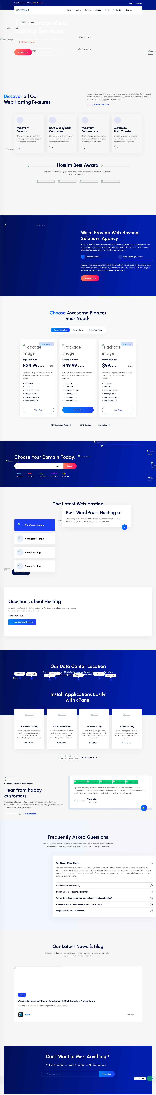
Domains (88, 10)
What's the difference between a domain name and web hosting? (84, 898)
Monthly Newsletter (97, 1065)
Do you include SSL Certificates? (70, 911)
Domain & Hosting (60, 330)
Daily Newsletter (56, 1065)
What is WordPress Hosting (68, 863)
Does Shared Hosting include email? (72, 892)
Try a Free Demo (45, 52)
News (22, 995)
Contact (129, 10)
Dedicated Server (95, 330)
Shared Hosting (33, 552)
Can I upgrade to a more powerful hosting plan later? (79, 904)
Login (131, 3)
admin (27, 1014)
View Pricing (23, 52)
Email (107, 10)
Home (69, 10)
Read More (28, 743)
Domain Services (93, 256)
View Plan (38, 410)
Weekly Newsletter (76, 1065)
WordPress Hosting (34, 525)
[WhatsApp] (150, 1078)
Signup (139, 3)
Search (70, 466)
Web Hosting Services (133, 256)
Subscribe (106, 1074)
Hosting (78, 10)
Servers (98, 10)
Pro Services (117, 10)
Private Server (78, 330)
